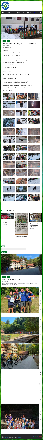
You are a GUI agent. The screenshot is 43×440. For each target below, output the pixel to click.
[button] (9, 12)
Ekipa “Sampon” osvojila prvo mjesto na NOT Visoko (40, 298)
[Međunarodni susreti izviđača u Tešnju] (21, 213)
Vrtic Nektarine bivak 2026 (40, 412)
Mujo (8, 45)
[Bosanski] (34, 12)
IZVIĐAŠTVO (29, 12)
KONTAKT (19, 12)
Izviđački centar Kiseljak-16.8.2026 (40, 326)
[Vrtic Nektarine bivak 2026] (20, 416)
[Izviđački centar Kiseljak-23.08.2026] (21, 264)
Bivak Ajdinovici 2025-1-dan (6, 221)
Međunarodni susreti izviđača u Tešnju (21, 237)
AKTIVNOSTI (13, 12)
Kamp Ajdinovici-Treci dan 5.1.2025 (10, 207)
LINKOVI (23, 12)
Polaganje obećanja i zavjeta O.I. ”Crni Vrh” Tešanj (35, 225)
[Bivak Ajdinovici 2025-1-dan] (7, 213)
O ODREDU (7, 12)
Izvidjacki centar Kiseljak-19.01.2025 (33, 207)
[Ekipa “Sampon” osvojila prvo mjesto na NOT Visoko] (20, 301)
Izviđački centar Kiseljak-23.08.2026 (12, 279)
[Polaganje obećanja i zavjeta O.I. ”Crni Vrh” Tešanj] (35, 213)
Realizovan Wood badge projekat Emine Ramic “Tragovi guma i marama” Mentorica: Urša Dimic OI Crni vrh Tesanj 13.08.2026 (40, 369)
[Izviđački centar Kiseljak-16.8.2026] (20, 330)
